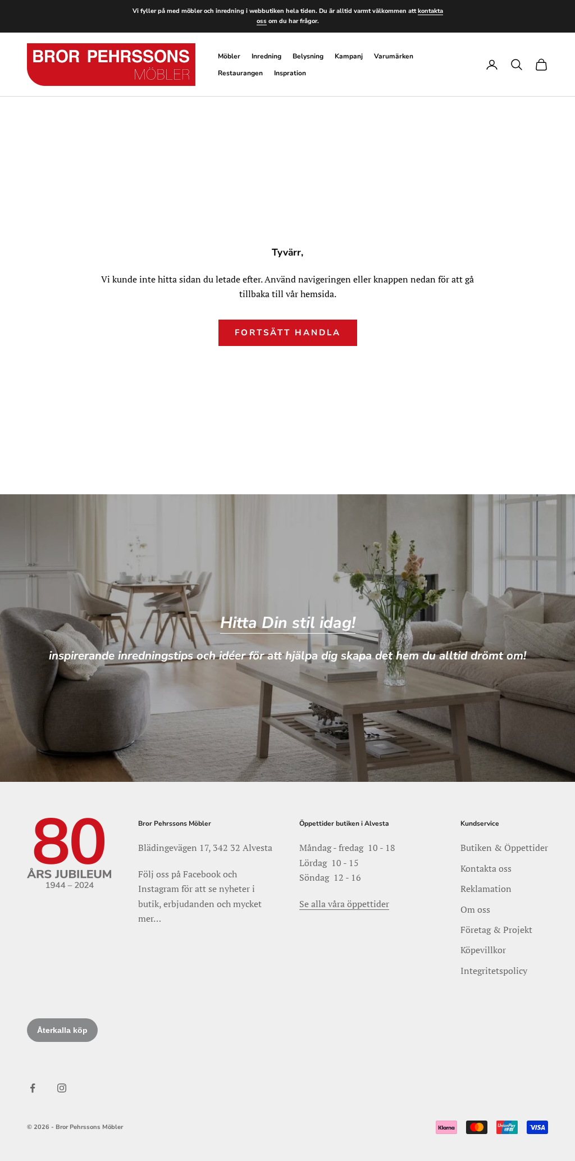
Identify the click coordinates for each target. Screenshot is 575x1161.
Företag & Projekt (496, 929)
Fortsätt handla (288, 332)
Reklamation (486, 888)
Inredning (266, 56)
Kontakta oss (486, 868)
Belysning (308, 56)
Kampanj (349, 56)
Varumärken (393, 56)
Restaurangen (240, 73)
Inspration (290, 73)
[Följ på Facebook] (32, 1088)
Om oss (475, 909)
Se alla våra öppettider (344, 904)
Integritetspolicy (493, 970)
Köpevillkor (483, 950)
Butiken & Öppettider (504, 847)
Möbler (229, 56)
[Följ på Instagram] (61, 1088)
